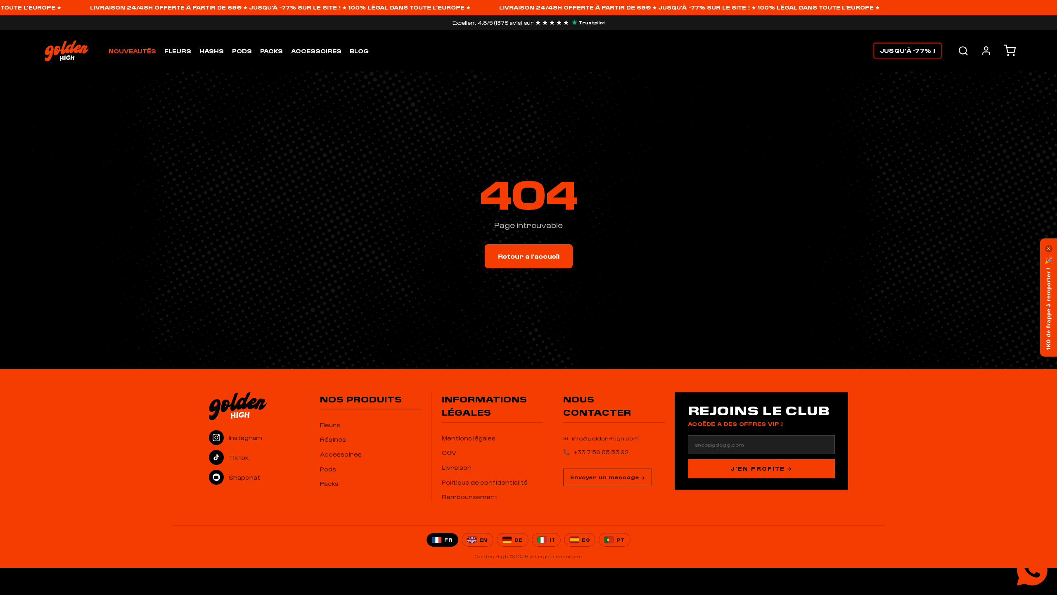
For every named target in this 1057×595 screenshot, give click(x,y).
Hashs (211, 51)
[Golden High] (254, 406)
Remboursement (470, 496)
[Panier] (1010, 51)
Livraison (457, 467)
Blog (359, 51)
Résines (333, 439)
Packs (271, 51)
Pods (242, 51)
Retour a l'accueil (528, 256)
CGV (449, 452)
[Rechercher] (963, 50)
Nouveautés (132, 51)
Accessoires (316, 51)
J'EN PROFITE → (761, 468)
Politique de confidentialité (485, 482)
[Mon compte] (986, 50)
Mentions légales (468, 438)
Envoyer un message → (607, 477)
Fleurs (177, 51)
